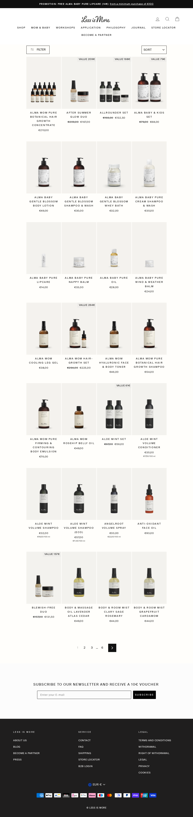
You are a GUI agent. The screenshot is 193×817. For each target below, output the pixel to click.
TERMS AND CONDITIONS (155, 740)
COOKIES (144, 772)
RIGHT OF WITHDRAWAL (154, 753)
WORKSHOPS (65, 27)
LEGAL (143, 759)
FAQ (80, 746)
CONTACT (84, 740)
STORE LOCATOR (163, 27)
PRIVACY (144, 766)
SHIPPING (84, 753)
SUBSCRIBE (144, 694)
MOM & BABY (40, 27)
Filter (41, 49)
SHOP (21, 27)
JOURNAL (138, 27)
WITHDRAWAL (147, 746)
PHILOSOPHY (116, 27)
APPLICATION (91, 27)
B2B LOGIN (85, 766)
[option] (96, 4)
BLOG (16, 746)
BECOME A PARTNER (96, 35)
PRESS (17, 759)
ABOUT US (20, 740)
